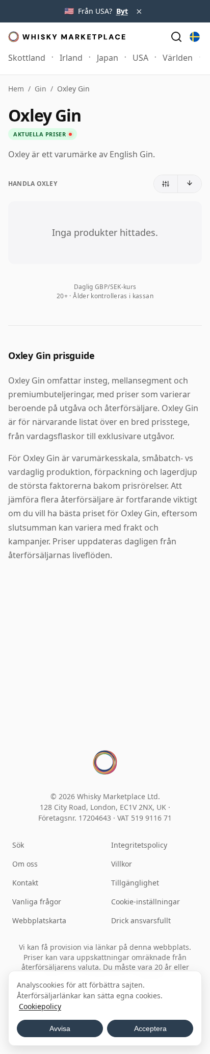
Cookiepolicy (40, 1006)
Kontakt (25, 883)
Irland (71, 57)
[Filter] (166, 184)
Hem (16, 88)
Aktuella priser (39, 134)
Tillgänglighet (135, 883)
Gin (40, 88)
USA (140, 57)
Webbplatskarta (39, 920)
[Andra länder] (195, 37)
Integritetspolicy (139, 845)
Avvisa (59, 1028)
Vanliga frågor (36, 901)
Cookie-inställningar (145, 901)
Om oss (25, 864)
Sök (18, 845)
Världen (178, 57)
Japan (107, 57)
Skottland (26, 57)
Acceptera (150, 1028)
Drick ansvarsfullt (141, 920)
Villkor (121, 864)
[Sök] (176, 37)
